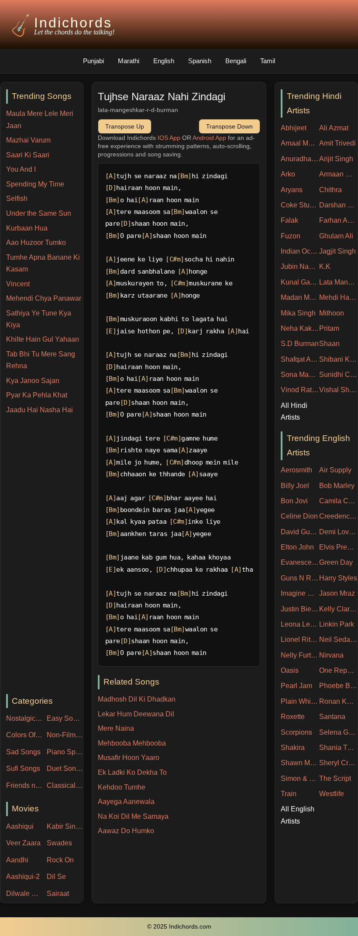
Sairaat (58, 893)
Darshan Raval (338, 205)
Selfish (17, 198)
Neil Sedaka (338, 639)
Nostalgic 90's (24, 718)
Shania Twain (338, 747)
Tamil (267, 60)
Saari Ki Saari (27, 155)
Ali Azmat (333, 128)
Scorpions (296, 732)
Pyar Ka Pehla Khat (36, 395)
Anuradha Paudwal (300, 159)
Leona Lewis (300, 624)
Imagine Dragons (300, 593)
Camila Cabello (338, 501)
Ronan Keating (338, 701)
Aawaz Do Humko (126, 830)
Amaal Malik (300, 143)
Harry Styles (338, 578)
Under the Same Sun (38, 213)
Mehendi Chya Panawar (43, 298)
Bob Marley (337, 485)
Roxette (293, 716)
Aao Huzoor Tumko (36, 242)
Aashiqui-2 (23, 876)
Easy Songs (65, 718)
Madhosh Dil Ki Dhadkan (137, 699)
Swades (59, 843)
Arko (288, 174)
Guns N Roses (300, 578)
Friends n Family (24, 785)
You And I (21, 169)
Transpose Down (229, 126)
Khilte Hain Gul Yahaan (42, 339)
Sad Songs (23, 752)
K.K (324, 266)
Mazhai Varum (28, 140)
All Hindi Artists (294, 411)
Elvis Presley (338, 547)
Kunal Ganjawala (300, 282)
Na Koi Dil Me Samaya (133, 816)
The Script (335, 778)
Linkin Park (336, 624)
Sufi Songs (23, 768)
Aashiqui (20, 826)
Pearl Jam (296, 685)
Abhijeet (293, 128)
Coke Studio (300, 205)
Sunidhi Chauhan (338, 374)
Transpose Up (124, 126)
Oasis (290, 670)
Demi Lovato (338, 532)
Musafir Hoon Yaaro (128, 757)
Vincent (18, 284)
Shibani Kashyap (338, 359)
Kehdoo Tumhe (121, 787)
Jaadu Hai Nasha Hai (39, 410)
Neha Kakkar (300, 328)
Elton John (297, 547)
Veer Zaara (23, 843)
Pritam (329, 328)
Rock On (60, 860)
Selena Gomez (338, 732)
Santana (332, 716)
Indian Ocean (300, 251)
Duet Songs (65, 768)
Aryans (292, 189)
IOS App (169, 137)
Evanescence (300, 562)
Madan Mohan (300, 297)
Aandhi (17, 860)
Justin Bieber (300, 609)
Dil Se (56, 876)
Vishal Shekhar (338, 389)
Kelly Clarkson (338, 609)
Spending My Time (35, 184)
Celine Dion (299, 516)
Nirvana (331, 655)
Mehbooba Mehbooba (132, 743)
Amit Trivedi (337, 143)
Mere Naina (116, 728)
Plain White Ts (300, 701)
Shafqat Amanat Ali (300, 359)
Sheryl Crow (338, 762)
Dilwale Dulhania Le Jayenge (24, 893)
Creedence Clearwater (338, 516)
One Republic (338, 670)
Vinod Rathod (300, 389)
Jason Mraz (337, 593)
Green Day (336, 562)
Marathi (128, 60)
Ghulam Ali (336, 236)
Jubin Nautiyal (300, 266)
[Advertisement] (44, 554)
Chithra (330, 189)
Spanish (199, 60)
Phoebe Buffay (338, 685)
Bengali (235, 60)
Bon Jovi (294, 501)
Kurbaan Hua (27, 228)
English (163, 60)
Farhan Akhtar (338, 220)
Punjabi (93, 60)
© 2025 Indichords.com (179, 926)
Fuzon (290, 236)
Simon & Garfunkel (300, 778)
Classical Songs (65, 785)
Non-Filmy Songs (65, 735)
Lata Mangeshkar (338, 282)
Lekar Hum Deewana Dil (136, 714)
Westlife (331, 793)
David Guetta (300, 532)
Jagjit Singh (337, 251)
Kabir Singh (65, 826)
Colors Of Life (24, 735)
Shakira (293, 747)
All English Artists (297, 814)
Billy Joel (295, 485)
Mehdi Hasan (338, 297)
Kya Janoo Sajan (32, 380)
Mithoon (331, 313)
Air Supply (335, 470)
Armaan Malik (338, 174)
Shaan (329, 343)
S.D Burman (300, 343)
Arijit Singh (336, 159)
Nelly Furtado (300, 655)
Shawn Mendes (300, 762)
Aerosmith (296, 470)
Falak (289, 220)
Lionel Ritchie (300, 639)
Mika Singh (298, 313)
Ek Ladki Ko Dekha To (132, 772)
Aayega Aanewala (126, 801)
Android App (209, 137)
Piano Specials (65, 752)
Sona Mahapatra (300, 374)
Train (288, 793)
